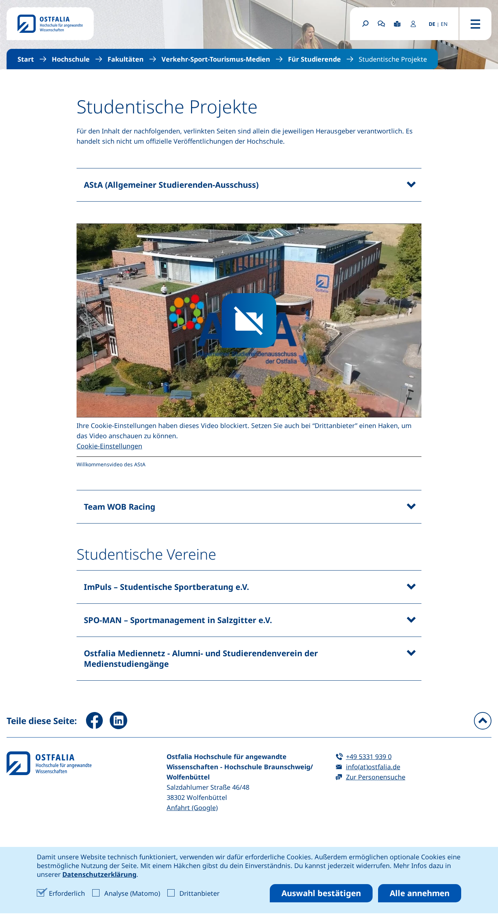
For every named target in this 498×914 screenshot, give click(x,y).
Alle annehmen (420, 892)
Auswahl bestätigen (321, 892)
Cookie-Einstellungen (109, 446)
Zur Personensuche (375, 777)
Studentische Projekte (393, 59)
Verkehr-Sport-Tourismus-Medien (216, 59)
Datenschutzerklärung (99, 874)
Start (25, 59)
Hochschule (71, 59)
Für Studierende (314, 59)
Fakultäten (126, 59)
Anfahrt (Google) (192, 807)
